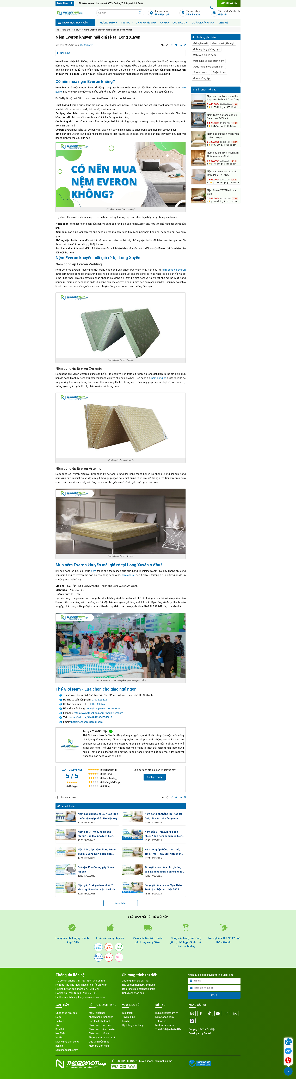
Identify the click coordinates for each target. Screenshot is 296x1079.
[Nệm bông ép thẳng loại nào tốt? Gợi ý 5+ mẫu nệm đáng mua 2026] (132, 816)
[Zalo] (192, 1013)
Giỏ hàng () (229, 3)
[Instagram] (226, 1013)
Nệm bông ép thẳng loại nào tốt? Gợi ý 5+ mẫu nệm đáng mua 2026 (164, 816)
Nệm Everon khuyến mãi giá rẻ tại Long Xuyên (108, 29)
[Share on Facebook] (172, 45)
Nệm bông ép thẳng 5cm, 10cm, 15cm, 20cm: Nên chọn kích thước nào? (97, 852)
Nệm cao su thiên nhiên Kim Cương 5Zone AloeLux (223, 154)
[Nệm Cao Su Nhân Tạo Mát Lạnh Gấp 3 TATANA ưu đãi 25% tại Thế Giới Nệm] (198, 176)
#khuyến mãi (200, 43)
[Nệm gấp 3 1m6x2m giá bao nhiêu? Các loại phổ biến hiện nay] (66, 834)
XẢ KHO (164, 22)
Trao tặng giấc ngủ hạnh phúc (138, 988)
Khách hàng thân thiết (101, 1017)
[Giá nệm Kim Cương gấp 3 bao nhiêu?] (66, 869)
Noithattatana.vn (164, 1025)
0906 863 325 (97, 704)
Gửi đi (214, 995)
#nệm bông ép (201, 78)
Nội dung (65, 52)
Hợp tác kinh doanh (99, 1021)
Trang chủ (65, 29)
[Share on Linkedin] (181, 45)
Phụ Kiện (60, 1029)
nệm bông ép (158, 378)
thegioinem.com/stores (91, 997)
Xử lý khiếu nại (97, 1012)
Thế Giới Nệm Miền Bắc (168, 1029)
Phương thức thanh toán (102, 1037)
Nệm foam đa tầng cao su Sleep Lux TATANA (222, 116)
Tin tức (126, 22)
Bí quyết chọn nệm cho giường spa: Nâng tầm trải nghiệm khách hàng (164, 870)
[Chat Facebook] (288, 1051)
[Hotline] (288, 1060)
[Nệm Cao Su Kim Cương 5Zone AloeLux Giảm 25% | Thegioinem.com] (198, 158)
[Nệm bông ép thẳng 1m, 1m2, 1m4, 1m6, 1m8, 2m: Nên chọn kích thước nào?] (132, 852)
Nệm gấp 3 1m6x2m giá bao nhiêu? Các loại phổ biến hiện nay (95, 834)
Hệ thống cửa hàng (133, 1025)
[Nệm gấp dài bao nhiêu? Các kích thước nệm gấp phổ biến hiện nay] (66, 816)
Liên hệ (223, 22)
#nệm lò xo (219, 72)
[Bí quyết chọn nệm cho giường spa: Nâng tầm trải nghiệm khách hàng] (132, 869)
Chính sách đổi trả (99, 1033)
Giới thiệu (127, 1012)
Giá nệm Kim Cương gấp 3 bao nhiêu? (96, 869)
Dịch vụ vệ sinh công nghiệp (67, 1043)
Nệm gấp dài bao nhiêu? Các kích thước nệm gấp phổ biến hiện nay (98, 816)
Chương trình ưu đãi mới (135, 980)
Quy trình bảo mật (99, 1041)
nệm (93, 570)
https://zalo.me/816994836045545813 (90, 717)
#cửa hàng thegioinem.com (208, 66)
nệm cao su (129, 575)
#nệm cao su (200, 72)
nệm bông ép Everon (174, 269)
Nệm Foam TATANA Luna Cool (221, 192)
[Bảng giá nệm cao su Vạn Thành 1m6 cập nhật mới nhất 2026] (132, 887)
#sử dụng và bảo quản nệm (208, 60)
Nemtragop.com (164, 1017)
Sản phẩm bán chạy (67, 1049)
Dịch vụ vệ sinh (146, 22)
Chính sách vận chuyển (229, 13)
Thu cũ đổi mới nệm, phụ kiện (138, 984)
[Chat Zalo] (288, 1042)
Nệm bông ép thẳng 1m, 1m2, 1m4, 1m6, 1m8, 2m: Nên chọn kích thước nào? (163, 852)
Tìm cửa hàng (162, 13)
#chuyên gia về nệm (204, 55)
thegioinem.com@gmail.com (86, 721)
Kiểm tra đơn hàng (99, 1045)
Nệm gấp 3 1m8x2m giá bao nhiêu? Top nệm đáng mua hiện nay (163, 834)
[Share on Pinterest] (185, 45)
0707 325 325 (99, 699)
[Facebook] (200, 1013)
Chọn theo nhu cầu (66, 1012)
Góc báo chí (180, 22)
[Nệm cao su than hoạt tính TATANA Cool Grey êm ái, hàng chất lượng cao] (198, 101)
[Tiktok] (209, 1013)
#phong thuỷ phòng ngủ (206, 49)
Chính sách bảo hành (100, 1025)
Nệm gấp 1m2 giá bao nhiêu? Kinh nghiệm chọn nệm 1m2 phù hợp (97, 888)
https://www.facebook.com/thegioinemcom (98, 713)
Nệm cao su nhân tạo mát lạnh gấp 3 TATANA (222, 173)
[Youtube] (217, 1013)
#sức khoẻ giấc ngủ (223, 43)
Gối (57, 1025)
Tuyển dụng (128, 1017)
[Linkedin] (235, 1013)
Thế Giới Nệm (86, 45)
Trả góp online (193, 13)
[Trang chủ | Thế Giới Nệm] (74, 12)
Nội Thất (60, 1033)
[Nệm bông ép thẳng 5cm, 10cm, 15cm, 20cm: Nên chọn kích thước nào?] (66, 852)
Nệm (58, 1017)
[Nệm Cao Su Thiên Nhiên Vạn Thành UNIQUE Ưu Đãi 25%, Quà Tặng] (198, 139)
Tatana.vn (160, 1021)
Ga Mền (60, 1021)
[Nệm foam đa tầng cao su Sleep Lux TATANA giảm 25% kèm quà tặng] (198, 120)
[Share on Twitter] (176, 45)
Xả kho (59, 1037)
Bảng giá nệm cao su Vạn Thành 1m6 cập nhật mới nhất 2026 (164, 887)
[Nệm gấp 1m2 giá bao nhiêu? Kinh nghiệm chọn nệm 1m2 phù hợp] (66, 887)
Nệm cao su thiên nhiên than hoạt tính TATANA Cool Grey (223, 98)
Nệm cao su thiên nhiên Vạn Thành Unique (223, 135)
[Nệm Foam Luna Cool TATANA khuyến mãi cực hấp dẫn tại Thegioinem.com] (198, 195)
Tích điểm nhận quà (133, 993)
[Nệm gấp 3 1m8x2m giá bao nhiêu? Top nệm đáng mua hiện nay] (132, 834)
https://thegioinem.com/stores (103, 708)
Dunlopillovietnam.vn (166, 1012)
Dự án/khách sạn (203, 22)
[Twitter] (192, 1021)
